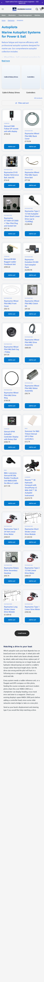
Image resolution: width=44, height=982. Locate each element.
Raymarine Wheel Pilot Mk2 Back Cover (32, 136)
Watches (37, 15)
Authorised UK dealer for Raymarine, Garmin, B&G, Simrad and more (27, 2)
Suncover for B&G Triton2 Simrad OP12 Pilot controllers (32, 435)
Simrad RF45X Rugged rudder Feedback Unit (10, 261)
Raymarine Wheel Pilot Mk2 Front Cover (11, 303)
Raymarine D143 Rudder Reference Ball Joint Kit (11, 175)
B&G (26, 428)
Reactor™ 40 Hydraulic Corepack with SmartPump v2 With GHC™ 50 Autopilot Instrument (31, 487)
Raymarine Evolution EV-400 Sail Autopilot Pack (31, 263)
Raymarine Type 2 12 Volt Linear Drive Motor (32, 570)
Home (4, 15)
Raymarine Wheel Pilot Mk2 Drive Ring (11, 395)
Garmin (27, 477)
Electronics (12, 15)
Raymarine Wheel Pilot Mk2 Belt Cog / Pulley (11, 349)
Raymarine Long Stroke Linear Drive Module (10, 609)
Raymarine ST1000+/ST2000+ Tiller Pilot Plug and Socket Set (11, 222)
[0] (40, 9)
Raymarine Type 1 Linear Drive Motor (32, 608)
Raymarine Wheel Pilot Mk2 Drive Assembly (32, 342)
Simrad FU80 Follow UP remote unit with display (11, 128)
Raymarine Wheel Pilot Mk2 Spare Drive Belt (32, 175)
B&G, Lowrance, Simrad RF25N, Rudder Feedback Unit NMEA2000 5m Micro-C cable (11, 478)
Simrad (6, 123)
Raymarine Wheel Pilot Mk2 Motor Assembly (32, 388)
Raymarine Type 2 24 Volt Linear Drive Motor (11, 531)
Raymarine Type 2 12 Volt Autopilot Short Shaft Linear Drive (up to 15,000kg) (32, 216)
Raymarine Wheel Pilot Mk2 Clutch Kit (32, 303)
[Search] (37, 9)
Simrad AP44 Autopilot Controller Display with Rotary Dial (11, 435)
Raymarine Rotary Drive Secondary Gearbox (11, 570)
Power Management (25, 15)
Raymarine (29, 131)
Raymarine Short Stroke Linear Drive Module (31, 531)
